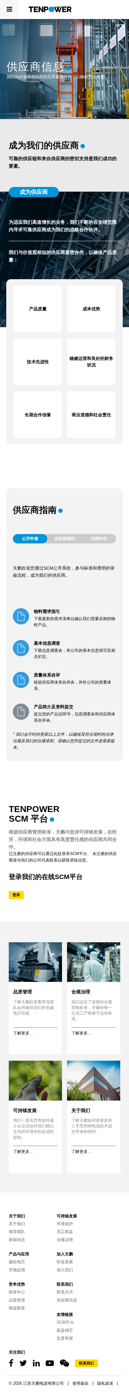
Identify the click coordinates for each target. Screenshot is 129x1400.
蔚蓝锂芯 (65, 1330)
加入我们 (65, 1270)
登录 (16, 895)
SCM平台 (65, 1322)
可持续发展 (25, 1110)
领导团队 (17, 1231)
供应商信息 (67, 1300)
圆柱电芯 (17, 1261)
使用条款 (80, 1383)
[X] (23, 1363)
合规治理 (80, 991)
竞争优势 (17, 1284)
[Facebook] (11, 1363)
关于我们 (80, 1110)
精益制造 (17, 1308)
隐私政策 (105, 1383)
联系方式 (65, 1292)
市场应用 (17, 1270)
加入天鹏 (65, 1254)
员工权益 (65, 1231)
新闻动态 (17, 1239)
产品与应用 (19, 1254)
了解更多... (23, 1033)
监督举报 (65, 1338)
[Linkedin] (36, 1363)
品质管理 (22, 991)
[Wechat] (64, 1363)
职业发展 (65, 1261)
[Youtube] (50, 1363)
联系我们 (65, 1284)
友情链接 (65, 1314)
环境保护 (65, 1223)
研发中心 (17, 1292)
